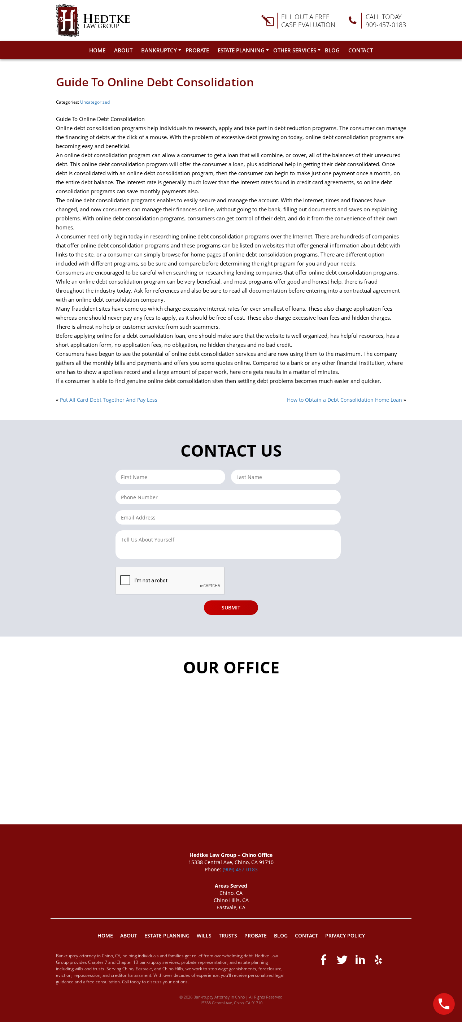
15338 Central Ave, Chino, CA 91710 (231, 1002)
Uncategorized (95, 102)
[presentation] (170, 581)
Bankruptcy (159, 50)
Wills (204, 935)
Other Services (294, 50)
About (123, 50)
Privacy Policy (345, 935)
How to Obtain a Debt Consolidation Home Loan (344, 399)
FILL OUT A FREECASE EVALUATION (308, 21)
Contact (360, 50)
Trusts (228, 935)
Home (97, 50)
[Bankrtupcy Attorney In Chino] (93, 20)
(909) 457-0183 (240, 869)
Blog (332, 50)
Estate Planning (241, 50)
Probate (197, 50)
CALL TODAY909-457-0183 (386, 21)
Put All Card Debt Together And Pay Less (108, 399)
